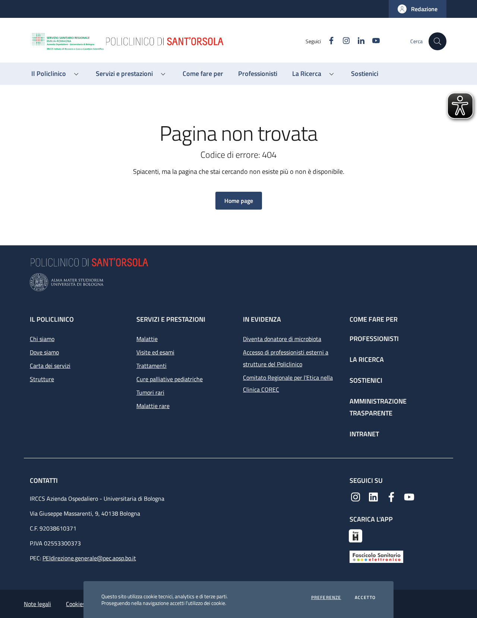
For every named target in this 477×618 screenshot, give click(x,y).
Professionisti (374, 339)
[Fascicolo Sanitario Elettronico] (376, 556)
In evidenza (262, 319)
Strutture (42, 379)
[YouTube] (409, 496)
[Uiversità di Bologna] (238, 282)
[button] (417, 9)
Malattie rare (153, 405)
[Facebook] (391, 496)
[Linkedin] (373, 496)
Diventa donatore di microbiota (282, 338)
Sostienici (366, 380)
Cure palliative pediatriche (169, 379)
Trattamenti (151, 365)
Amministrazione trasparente (378, 407)
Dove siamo (44, 352)
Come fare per (374, 319)
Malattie (147, 338)
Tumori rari (150, 392)
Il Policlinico (52, 319)
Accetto (365, 597)
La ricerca (367, 359)
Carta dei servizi (50, 365)
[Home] (168, 41)
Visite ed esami (155, 352)
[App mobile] (355, 535)
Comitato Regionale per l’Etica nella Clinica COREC (288, 383)
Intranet (364, 434)
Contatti (44, 480)
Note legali (37, 603)
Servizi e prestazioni (170, 319)
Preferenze (326, 597)
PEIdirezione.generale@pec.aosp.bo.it (89, 558)
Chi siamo (42, 338)
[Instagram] (355, 496)
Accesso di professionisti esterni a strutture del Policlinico (285, 358)
